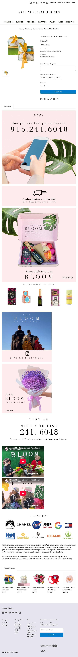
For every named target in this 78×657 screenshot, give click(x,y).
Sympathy (42, 22)
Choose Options (8, 580)
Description (7, 106)
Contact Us (70, 22)
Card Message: (48, 64)
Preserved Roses (37, 29)
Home (21, 29)
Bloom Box (20, 22)
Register (67, 2)
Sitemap (4, 625)
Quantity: (43, 83)
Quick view (8, 576)
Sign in (60, 2)
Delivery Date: (47, 74)
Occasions (8, 22)
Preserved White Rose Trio (51, 29)
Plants (52, 22)
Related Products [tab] (9, 568)
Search (53, 2)
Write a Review (45, 45)
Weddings (30, 22)
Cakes (60, 22)
